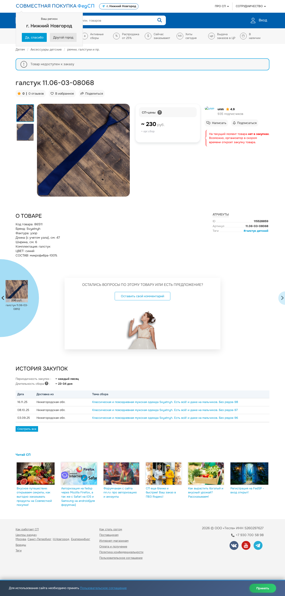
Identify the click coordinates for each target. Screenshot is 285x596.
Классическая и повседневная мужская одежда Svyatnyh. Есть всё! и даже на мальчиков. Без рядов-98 (165, 402)
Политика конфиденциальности (121, 552)
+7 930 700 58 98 (249, 535)
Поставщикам (108, 535)
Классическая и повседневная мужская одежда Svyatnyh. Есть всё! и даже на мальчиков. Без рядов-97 (165, 410)
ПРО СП (221, 6)
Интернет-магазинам (113, 541)
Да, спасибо (34, 37)
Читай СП (23, 455)
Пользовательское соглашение (120, 558)
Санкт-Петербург (39, 539)
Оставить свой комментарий (142, 296)
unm (221, 109)
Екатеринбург (80, 539)
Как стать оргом (110, 529)
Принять (262, 588)
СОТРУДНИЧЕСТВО (250, 6)
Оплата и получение (113, 546)
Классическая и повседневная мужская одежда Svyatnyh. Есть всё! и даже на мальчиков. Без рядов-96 (165, 418)
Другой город (63, 37)
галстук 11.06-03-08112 (17, 307)
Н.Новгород (61, 539)
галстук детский (257, 231)
